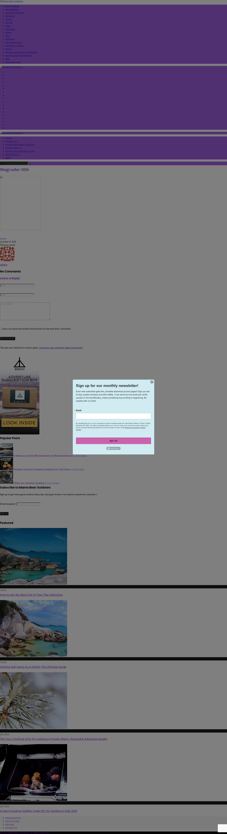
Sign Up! (113, 440)
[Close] (151, 382)
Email (78, 410)
